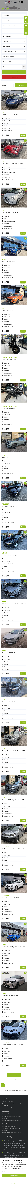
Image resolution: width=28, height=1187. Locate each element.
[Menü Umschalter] (25, 8)
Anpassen (14, 1179)
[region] (14, 1172)
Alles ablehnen (14, 1183)
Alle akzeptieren (14, 1175)
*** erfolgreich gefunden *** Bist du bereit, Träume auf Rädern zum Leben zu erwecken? (14, 1155)
